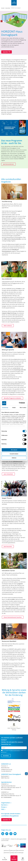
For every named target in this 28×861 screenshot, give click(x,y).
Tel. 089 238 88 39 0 (6, 771)
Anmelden (6, 755)
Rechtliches (7, 852)
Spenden (13, 859)
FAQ (2, 809)
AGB (12, 852)
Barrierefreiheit (20, 850)
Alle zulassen (14, 449)
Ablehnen (14, 457)
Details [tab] (14, 407)
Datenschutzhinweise (15, 750)
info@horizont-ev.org (6, 769)
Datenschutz (13, 850)
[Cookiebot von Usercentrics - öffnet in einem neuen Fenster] (20, 403)
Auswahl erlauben (14, 453)
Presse (3, 807)
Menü (22, 859)
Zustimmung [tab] (5, 407)
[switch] (24, 435)
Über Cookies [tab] (23, 407)
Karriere (4, 805)
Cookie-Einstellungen (19, 852)
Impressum (6, 850)
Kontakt (4, 859)
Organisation (5, 803)
